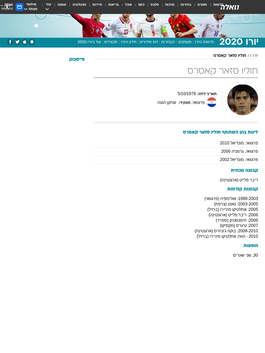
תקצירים (110, 42)
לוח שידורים (149, 42)
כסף (141, 4)
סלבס (155, 4)
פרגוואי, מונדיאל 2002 (239, 159)
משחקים (185, 42)
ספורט (202, 4)
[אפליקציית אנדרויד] (32, 42)
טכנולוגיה (79, 4)
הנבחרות (168, 42)
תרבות (169, 4)
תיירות (97, 4)
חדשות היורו (204, 42)
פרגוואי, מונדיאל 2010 (239, 143)
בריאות (113, 4)
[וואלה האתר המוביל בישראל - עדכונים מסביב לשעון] (229, 7)
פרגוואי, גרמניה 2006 (239, 151)
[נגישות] (7, 7)
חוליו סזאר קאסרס (230, 56)
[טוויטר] (17, 42)
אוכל (128, 4)
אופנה (61, 4)
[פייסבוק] (10, 42)
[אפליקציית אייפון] (24, 42)
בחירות (186, 4)
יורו (255, 56)
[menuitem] (199, 7)
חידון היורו (128, 42)
